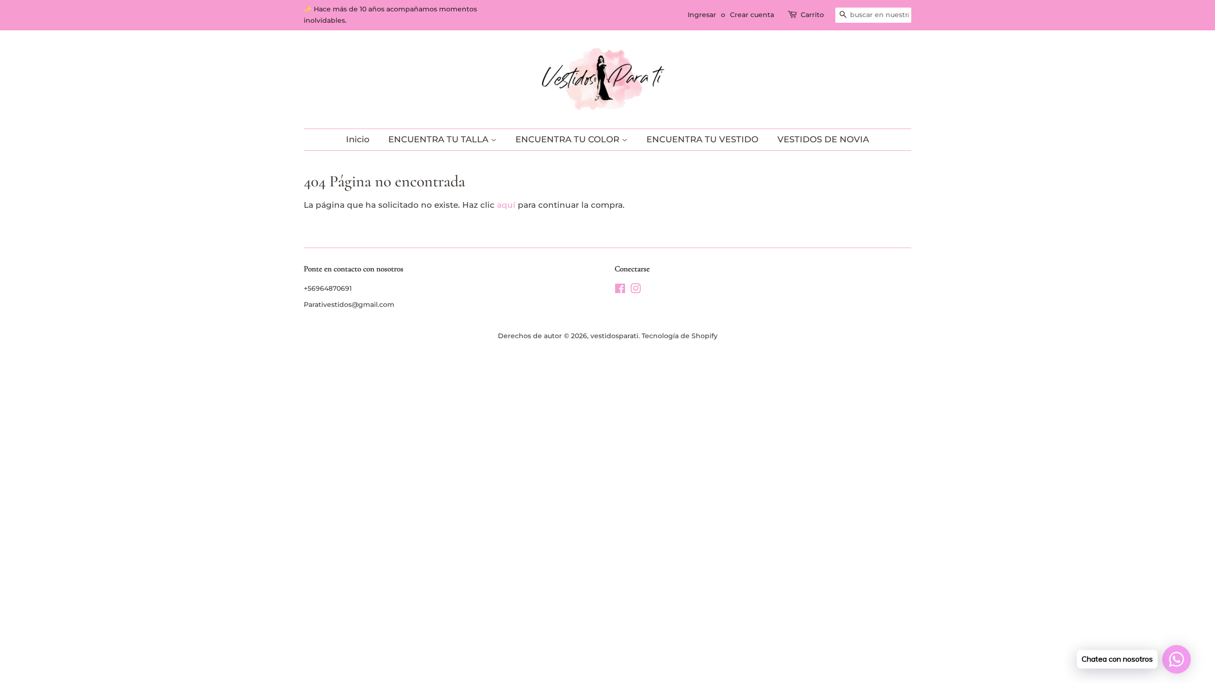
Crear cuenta (752, 14)
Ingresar (702, 14)
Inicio (357, 139)
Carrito (812, 14)
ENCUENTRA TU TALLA (439, 139)
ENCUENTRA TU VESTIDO (702, 139)
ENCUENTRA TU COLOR (568, 139)
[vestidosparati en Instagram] (635, 290)
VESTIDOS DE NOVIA (823, 139)
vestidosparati (614, 336)
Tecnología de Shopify (680, 336)
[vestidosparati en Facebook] (620, 290)
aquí (506, 205)
